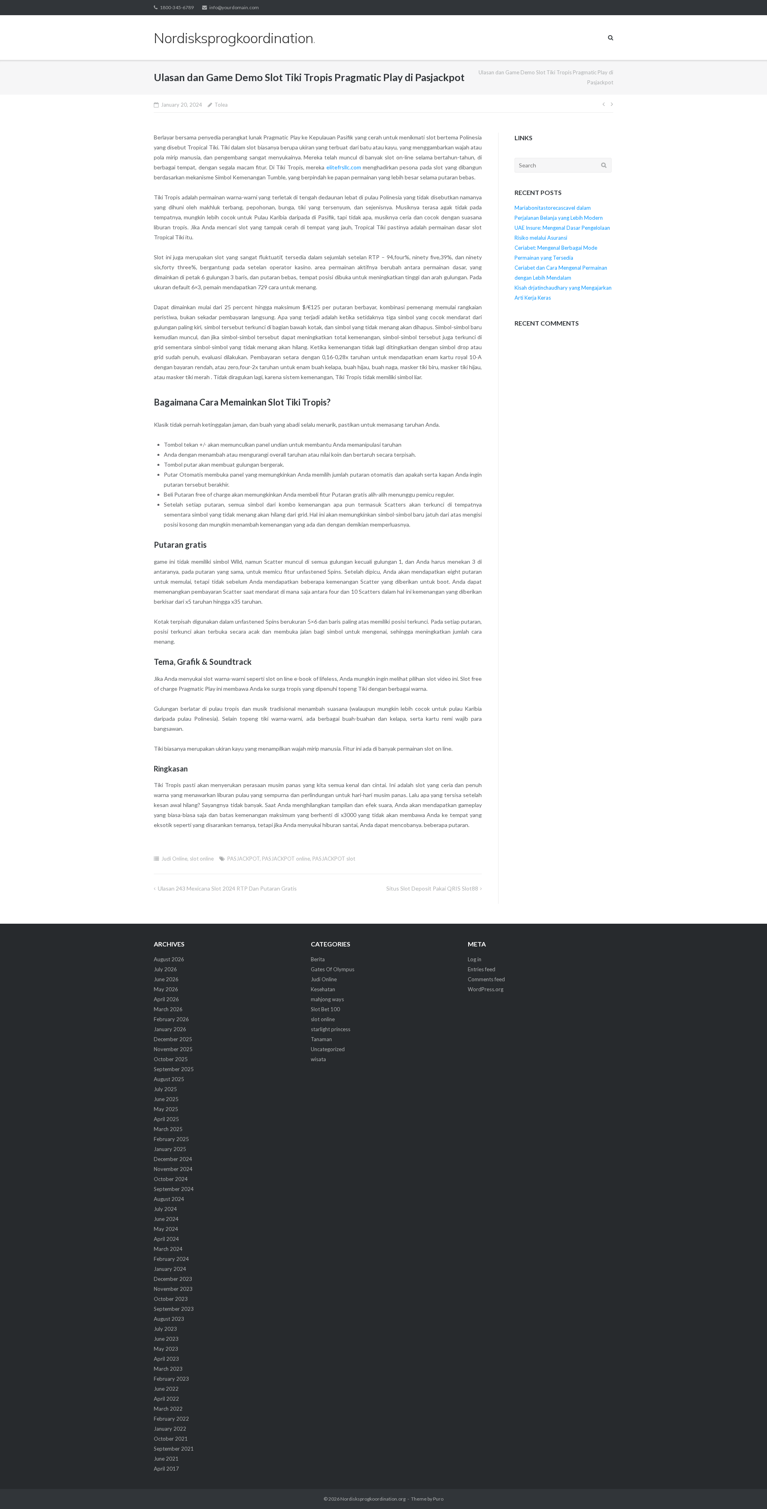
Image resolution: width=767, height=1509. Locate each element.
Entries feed (481, 969)
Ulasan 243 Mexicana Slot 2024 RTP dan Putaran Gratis (227, 888)
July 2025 (165, 1089)
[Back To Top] (747, 1490)
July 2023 (165, 1329)
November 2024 (173, 1169)
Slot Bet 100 (325, 1009)
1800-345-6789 (177, 7)
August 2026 (169, 959)
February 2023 (171, 1379)
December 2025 (173, 1039)
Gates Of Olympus (332, 969)
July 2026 (165, 969)
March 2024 (168, 1249)
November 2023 (173, 1289)
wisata (318, 1059)
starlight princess (330, 1029)
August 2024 (169, 1199)
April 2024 (166, 1239)
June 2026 (166, 979)
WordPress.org (485, 989)
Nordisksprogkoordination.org (372, 1499)
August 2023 (169, 1319)
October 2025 (171, 1059)
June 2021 (166, 1458)
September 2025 (174, 1069)
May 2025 (166, 1109)
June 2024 (166, 1219)
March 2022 (168, 1409)
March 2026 (168, 1009)
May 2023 (166, 1349)
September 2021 (174, 1448)
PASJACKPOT (243, 858)
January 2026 (170, 1029)
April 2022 (166, 1399)
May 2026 (166, 989)
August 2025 (169, 1079)
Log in (474, 959)
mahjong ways (327, 999)
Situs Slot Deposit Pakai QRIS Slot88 (432, 888)
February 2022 (171, 1419)
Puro (438, 1499)
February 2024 (171, 1259)
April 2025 (166, 1119)
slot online (202, 858)
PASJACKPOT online (286, 858)
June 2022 (166, 1389)
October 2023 (171, 1299)
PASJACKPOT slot (333, 858)
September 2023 (174, 1309)
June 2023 (166, 1339)
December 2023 (173, 1279)
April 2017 (166, 1468)
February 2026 (171, 1019)
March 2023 (168, 1369)
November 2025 (173, 1049)
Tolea (221, 104)
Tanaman (321, 1039)
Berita (318, 959)
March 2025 (168, 1129)
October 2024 (171, 1179)
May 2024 (166, 1229)
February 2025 (171, 1139)
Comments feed (486, 979)
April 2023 (166, 1359)
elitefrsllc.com (343, 167)
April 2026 (166, 999)
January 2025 (170, 1149)
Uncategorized (328, 1049)
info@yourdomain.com (234, 7)
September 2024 (174, 1189)
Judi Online (174, 858)
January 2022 (170, 1428)
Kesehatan (323, 989)
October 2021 (171, 1438)
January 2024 (170, 1269)
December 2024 (173, 1159)
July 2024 (165, 1209)
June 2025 (166, 1099)
